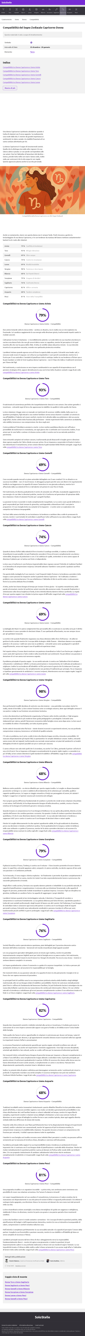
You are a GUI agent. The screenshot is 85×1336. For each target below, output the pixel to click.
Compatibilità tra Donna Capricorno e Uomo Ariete (21, 67)
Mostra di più (10, 88)
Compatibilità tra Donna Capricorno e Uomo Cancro (22, 78)
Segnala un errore (20, 1266)
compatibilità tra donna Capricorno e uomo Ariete (21, 372)
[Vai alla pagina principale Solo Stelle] (7, 2)
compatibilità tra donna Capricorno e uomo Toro (24, 447)
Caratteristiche (7, 19)
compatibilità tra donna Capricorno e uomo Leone (27, 674)
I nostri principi (39, 1325)
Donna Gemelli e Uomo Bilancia (17, 1289)
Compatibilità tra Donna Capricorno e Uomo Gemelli (22, 75)
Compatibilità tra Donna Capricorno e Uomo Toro (21, 71)
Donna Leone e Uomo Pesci (15, 1295)
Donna (24, 19)
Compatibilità (34, 19)
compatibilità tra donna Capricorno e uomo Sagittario (54, 993)
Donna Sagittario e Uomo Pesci (17, 1285)
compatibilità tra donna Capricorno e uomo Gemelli (25, 519)
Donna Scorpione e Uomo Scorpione (19, 1292)
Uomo (17, 19)
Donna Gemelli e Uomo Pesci (16, 1299)
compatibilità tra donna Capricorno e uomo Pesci (56, 1250)
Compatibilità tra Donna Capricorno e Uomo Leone (21, 82)
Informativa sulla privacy (26, 1325)
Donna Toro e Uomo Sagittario (17, 1282)
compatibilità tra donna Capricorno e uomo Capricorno (56, 1075)
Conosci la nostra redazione (9, 1325)
